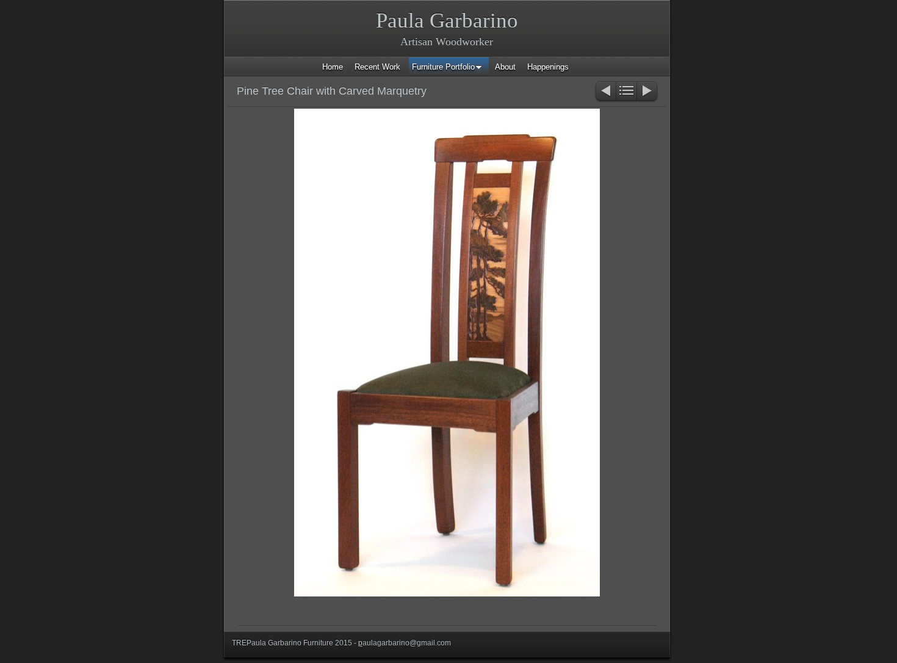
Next (647, 92)
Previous (605, 92)
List (626, 92)
